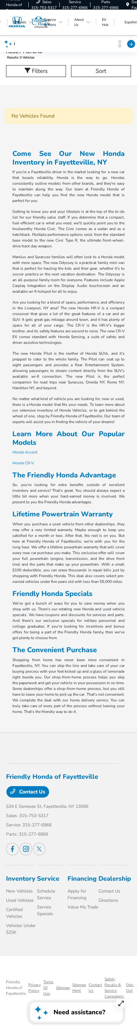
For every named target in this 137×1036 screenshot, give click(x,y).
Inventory (20, 878)
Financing (82, 878)
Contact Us (31, 791)
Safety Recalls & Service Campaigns (114, 988)
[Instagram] (25, 849)
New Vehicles (19, 891)
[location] (127, 4)
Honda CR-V (23, 463)
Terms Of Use (48, 987)
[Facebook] (12, 849)
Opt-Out (130, 987)
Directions (108, 900)
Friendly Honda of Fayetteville (16, 987)
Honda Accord (24, 452)
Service (48, 878)
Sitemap (63, 987)
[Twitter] (39, 849)
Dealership (114, 878)
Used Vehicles (20, 900)
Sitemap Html (79, 987)
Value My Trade (83, 907)
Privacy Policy (34, 987)
